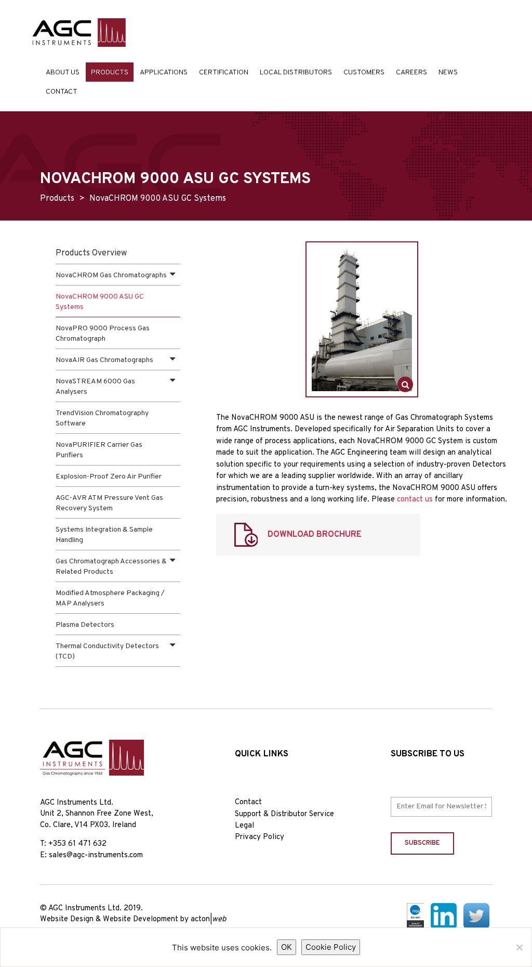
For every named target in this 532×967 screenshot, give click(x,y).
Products (109, 72)
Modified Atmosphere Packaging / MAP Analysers (110, 598)
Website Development (140, 919)
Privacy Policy (259, 837)
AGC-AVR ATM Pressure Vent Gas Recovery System (109, 503)
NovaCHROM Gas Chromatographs (111, 275)
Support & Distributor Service (284, 814)
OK (286, 947)
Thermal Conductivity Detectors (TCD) (107, 651)
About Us (62, 72)
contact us (415, 500)
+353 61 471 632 (77, 844)
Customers (363, 72)
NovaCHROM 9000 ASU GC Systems (100, 302)
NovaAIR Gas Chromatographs (104, 360)
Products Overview (91, 253)
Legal (244, 826)
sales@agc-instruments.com (96, 855)
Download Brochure (315, 535)
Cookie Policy (330, 947)
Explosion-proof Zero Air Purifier (109, 476)
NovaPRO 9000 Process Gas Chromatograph (103, 333)
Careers (411, 72)
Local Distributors (296, 72)
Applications (164, 72)
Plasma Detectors (85, 625)
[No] (519, 947)
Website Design (67, 919)
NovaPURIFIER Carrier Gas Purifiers (99, 450)
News (448, 72)
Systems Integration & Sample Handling (104, 535)
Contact (61, 91)
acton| (208, 919)
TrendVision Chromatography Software (102, 418)
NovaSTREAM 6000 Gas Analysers (95, 386)
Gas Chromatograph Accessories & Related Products (111, 566)
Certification (223, 72)
